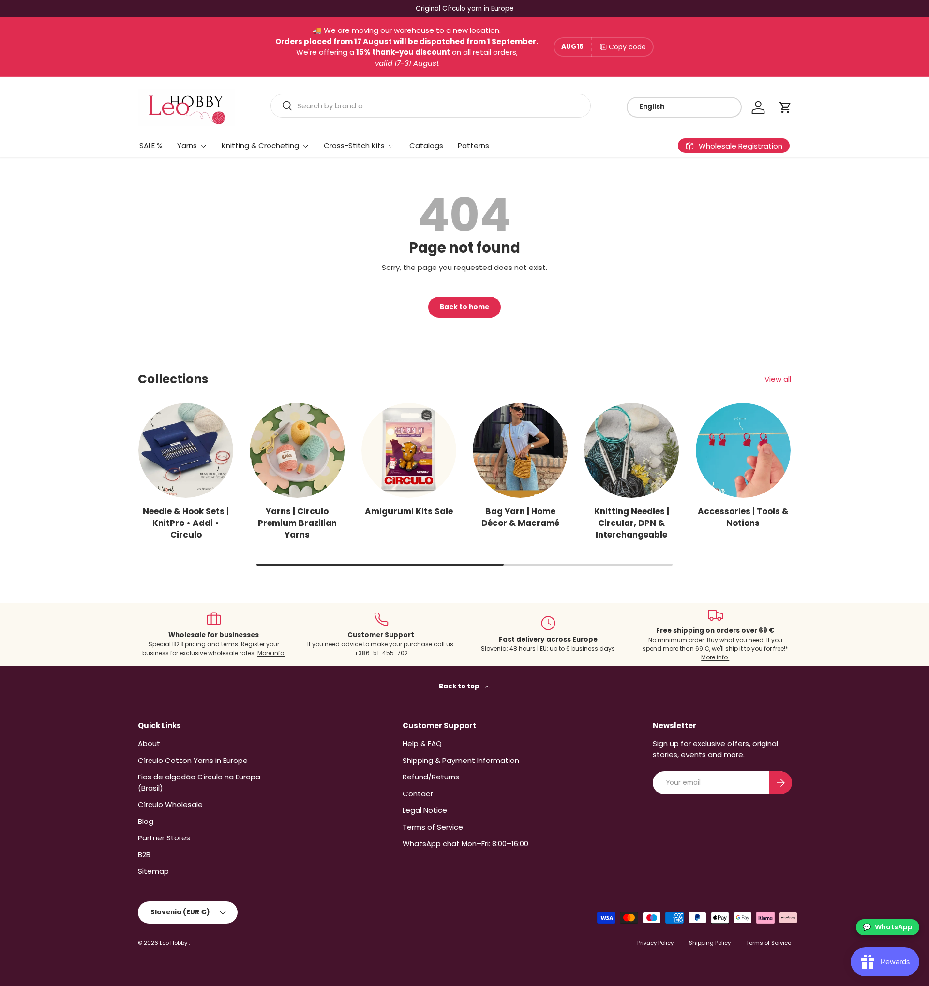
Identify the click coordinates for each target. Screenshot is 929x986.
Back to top (460, 686)
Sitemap (153, 871)
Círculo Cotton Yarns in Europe (193, 760)
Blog (145, 821)
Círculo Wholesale (170, 804)
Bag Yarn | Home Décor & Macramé (520, 517)
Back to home (464, 307)
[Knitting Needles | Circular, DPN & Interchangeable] (631, 450)
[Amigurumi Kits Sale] (408, 450)
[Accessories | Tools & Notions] (743, 450)
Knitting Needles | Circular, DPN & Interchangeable (631, 523)
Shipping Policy (710, 943)
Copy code (627, 47)
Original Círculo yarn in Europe (465, 8)
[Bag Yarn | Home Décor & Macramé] (520, 450)
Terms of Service (433, 827)
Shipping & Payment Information (461, 760)
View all (777, 379)
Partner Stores (164, 838)
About (149, 743)
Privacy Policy (655, 943)
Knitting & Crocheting (260, 145)
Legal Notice (425, 810)
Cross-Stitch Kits (354, 145)
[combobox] (430, 105)
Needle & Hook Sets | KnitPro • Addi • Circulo (186, 523)
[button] (785, 107)
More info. (271, 653)
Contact (418, 794)
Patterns (473, 145)
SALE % (151, 145)
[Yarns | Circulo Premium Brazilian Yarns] (297, 450)
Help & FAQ (422, 743)
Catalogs (426, 145)
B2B (144, 855)
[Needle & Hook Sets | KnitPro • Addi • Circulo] (185, 450)
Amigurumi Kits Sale (409, 511)
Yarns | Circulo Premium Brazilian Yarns (297, 523)
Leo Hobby (174, 943)
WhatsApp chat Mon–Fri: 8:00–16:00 (465, 843)
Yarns (187, 145)
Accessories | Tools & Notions (743, 517)
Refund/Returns (431, 777)
